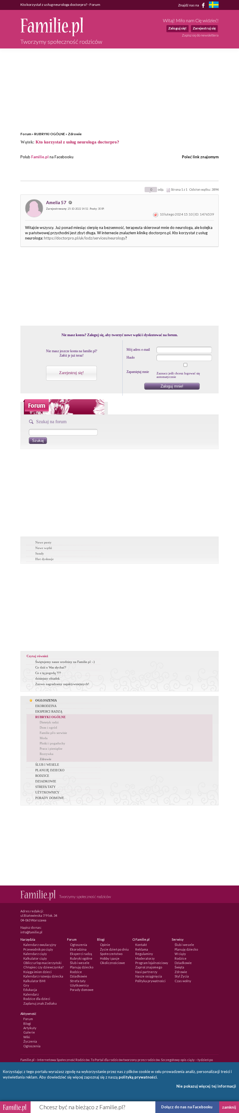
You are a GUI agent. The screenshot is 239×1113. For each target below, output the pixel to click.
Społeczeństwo (111, 954)
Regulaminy (144, 954)
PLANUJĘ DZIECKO (49, 770)
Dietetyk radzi (49, 722)
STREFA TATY (45, 787)
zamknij (229, 1107)
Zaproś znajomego (148, 967)
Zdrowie (75, 134)
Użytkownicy (79, 985)
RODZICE (42, 775)
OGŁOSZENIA (46, 700)
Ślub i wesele (79, 963)
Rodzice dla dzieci (36, 999)
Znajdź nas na (189, 5)
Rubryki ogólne (81, 958)
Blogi (27, 1023)
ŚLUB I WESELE (47, 764)
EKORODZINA (46, 706)
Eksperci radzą (81, 954)
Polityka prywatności (150, 981)
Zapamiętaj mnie (137, 372)
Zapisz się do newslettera (200, 35)
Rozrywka (46, 754)
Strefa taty (78, 981)
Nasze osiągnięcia (148, 976)
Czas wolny (183, 981)
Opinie (105, 945)
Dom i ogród (48, 727)
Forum (25, 134)
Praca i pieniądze (51, 748)
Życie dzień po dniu (114, 949)
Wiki (26, 1037)
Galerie (29, 1032)
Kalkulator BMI (34, 981)
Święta (179, 967)
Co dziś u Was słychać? (50, 667)
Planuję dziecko (81, 967)
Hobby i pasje (109, 958)
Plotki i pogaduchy (52, 743)
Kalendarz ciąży (35, 954)
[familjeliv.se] (214, 5)
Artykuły (29, 1028)
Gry (26, 985)
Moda (44, 738)
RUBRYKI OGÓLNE (49, 134)
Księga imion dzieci (37, 972)
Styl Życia (182, 976)
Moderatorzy (145, 958)
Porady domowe (82, 990)
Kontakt (141, 945)
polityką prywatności (138, 1077)
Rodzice (76, 972)
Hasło (130, 357)
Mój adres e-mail (138, 350)
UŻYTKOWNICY (47, 792)
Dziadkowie (78, 976)
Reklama (141, 949)
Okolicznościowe (112, 963)
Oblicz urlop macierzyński (42, 963)
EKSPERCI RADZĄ (48, 711)
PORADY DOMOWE (49, 798)
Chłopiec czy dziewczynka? (43, 967)
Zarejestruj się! (71, 373)
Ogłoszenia (78, 945)
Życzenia (30, 1041)
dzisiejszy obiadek (47, 678)
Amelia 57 (56, 202)
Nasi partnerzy (146, 972)
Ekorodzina (78, 949)
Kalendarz (31, 994)
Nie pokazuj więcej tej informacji (206, 1086)
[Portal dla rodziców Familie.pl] (51, 34)
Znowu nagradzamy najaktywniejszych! (62, 684)
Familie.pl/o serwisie (53, 733)
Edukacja (30, 990)
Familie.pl (40, 156)
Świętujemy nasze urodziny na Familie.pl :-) (65, 662)
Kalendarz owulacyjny (39, 945)
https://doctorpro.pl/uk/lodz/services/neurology (84, 238)
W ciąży (180, 954)
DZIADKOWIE (45, 781)
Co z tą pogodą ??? (48, 673)
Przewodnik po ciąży (38, 949)
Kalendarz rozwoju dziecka (43, 976)
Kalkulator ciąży (35, 958)
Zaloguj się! (177, 28)
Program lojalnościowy (151, 963)
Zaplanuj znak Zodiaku (40, 1003)
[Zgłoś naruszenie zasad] (155, 214)
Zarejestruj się (204, 28)
